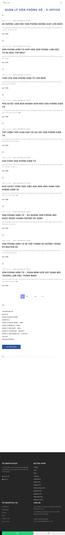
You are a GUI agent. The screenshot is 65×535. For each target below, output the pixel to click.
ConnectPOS (37, 479)
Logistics (5, 320)
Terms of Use (6, 521)
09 (36, 296)
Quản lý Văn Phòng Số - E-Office (32, 10)
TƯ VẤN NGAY (11, 347)
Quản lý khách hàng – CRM (12, 322)
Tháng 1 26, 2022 (6, 157)
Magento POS (37, 494)
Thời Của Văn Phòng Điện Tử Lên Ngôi (24, 78)
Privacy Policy (6, 518)
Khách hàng (5, 509)
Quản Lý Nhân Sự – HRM (11, 325)
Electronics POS (38, 499)
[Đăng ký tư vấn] (49, 533)
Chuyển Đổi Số (7, 311)
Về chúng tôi (5, 506)
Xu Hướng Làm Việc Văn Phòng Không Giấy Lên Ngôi (32, 24)
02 (27, 296)
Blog (3, 515)
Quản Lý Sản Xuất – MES (11, 328)
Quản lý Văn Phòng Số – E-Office (14, 334)
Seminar (4, 512)
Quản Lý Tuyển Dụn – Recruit (13, 331)
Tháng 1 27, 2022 (6, 20)
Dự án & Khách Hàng (10, 317)
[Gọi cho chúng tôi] (18, 533)
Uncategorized (8, 339)
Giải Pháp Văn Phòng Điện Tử (19, 161)
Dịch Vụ (5, 314)
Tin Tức (5, 336)
